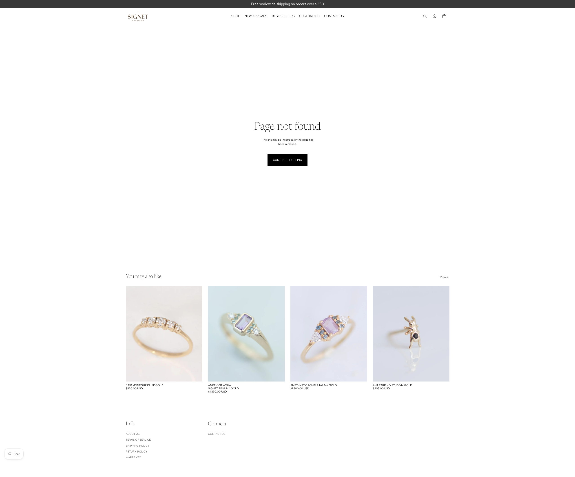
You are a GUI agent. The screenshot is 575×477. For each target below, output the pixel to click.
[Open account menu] (434, 16)
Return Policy (136, 451)
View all (444, 277)
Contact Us (216, 434)
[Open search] (425, 16)
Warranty (133, 457)
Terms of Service (138, 440)
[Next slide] (195, 334)
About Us (132, 434)
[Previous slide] (132, 334)
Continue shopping (287, 160)
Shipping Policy (137, 446)
